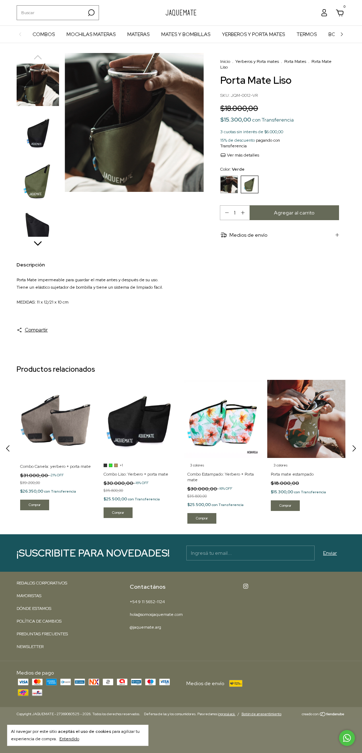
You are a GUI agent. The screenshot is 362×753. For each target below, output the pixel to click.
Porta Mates (295, 61)
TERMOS (307, 34)
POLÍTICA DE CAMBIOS (39, 621)
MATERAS (138, 34)
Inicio (225, 61)
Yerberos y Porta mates (257, 61)
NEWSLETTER (30, 646)
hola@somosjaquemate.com (156, 614)
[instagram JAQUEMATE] (246, 586)
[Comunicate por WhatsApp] (347, 738)
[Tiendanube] (323, 715)
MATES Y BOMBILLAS (185, 34)
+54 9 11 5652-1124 (147, 602)
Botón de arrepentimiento (261, 714)
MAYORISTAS (29, 596)
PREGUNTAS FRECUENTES (42, 634)
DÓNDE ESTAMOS (34, 608)
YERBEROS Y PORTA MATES (253, 34)
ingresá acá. (226, 714)
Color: (232, 169)
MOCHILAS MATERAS (91, 34)
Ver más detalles (242, 155)
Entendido (69, 739)
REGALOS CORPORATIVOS (42, 583)
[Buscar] (90, 13)
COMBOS (44, 34)
